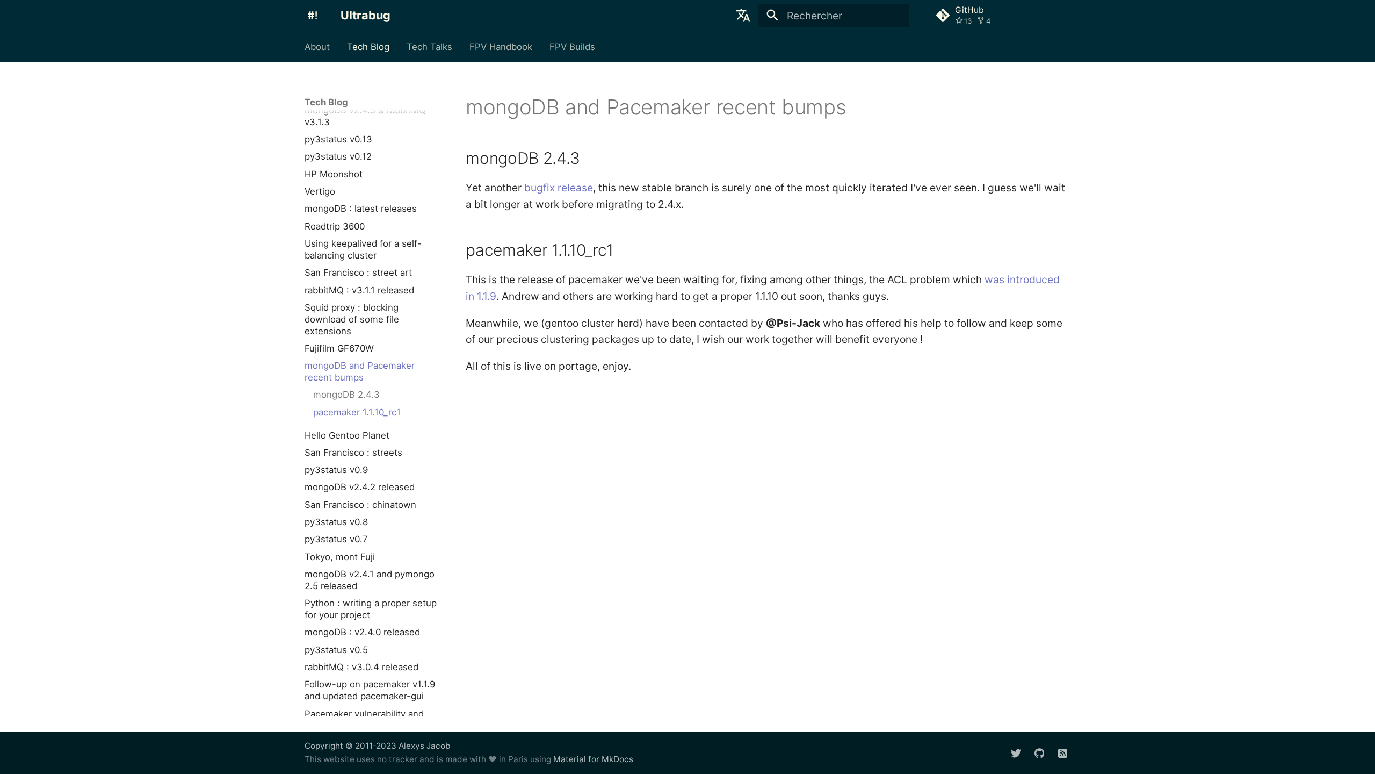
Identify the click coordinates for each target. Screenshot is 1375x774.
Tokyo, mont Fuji (340, 556)
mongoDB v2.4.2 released (360, 487)
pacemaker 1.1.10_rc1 (357, 412)
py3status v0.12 (338, 156)
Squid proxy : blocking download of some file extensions (352, 319)
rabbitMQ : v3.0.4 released (361, 667)
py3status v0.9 (336, 469)
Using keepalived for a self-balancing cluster (363, 249)
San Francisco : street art (358, 272)
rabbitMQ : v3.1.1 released (359, 290)
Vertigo (320, 191)
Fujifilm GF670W (339, 348)
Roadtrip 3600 (335, 226)
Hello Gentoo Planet (347, 435)
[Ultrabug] (312, 15)
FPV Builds (572, 46)
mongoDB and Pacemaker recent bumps (360, 371)
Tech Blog (368, 46)
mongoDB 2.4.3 (346, 394)
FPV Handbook (500, 46)
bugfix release (558, 187)
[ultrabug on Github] (1039, 752)
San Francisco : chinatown (360, 504)
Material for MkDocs (593, 759)
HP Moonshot (334, 174)
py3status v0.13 (338, 139)
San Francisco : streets (353, 452)
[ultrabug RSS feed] (1062, 752)
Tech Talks (429, 46)
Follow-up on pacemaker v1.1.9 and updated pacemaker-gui (370, 690)
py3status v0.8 (336, 522)
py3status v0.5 (336, 649)
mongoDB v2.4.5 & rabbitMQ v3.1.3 (365, 116)
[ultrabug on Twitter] (1015, 752)
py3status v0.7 (336, 539)
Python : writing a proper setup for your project (371, 609)
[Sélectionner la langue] (743, 15)
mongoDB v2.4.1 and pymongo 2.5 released (370, 580)
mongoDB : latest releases (361, 208)
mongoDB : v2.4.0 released (362, 632)
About (317, 46)
